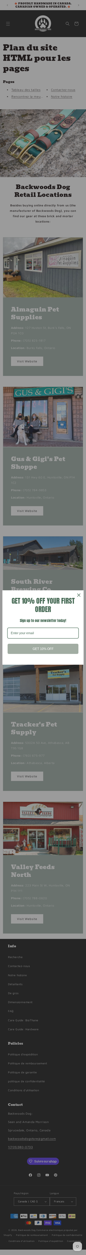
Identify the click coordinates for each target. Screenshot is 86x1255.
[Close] (79, 595)
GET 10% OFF (43, 649)
